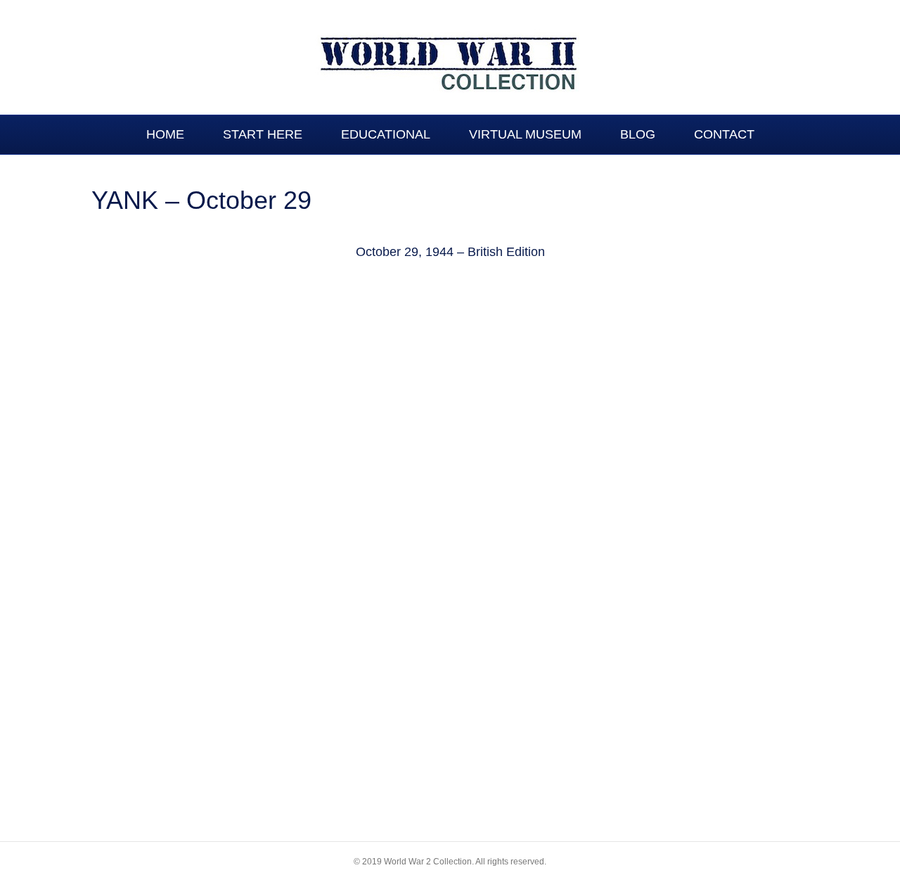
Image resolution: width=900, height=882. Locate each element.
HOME (165, 134)
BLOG (637, 134)
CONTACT (724, 134)
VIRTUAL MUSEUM (525, 134)
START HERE (262, 134)
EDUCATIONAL (385, 134)
